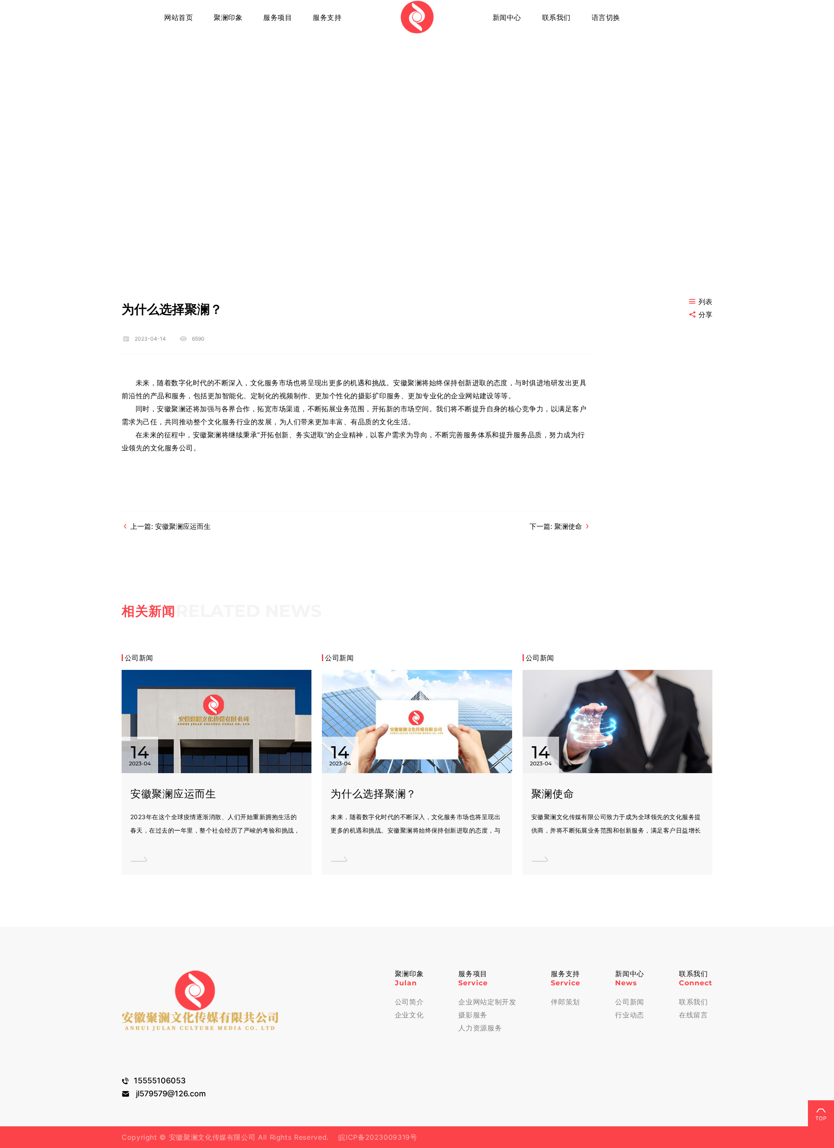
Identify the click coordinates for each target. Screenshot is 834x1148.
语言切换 (606, 17)
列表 (705, 301)
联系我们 (556, 17)
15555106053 (160, 1080)
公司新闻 (629, 1001)
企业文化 (409, 1014)
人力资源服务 (480, 1027)
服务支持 (327, 17)
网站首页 (178, 17)
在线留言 (693, 1014)
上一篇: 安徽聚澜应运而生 (170, 526)
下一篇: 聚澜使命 (556, 526)
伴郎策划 (565, 1001)
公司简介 (409, 1001)
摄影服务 (472, 1014)
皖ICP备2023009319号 (373, 1137)
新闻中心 (507, 17)
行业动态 (629, 1014)
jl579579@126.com (171, 1093)
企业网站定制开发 (487, 1001)
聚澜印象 (228, 17)
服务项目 (277, 17)
